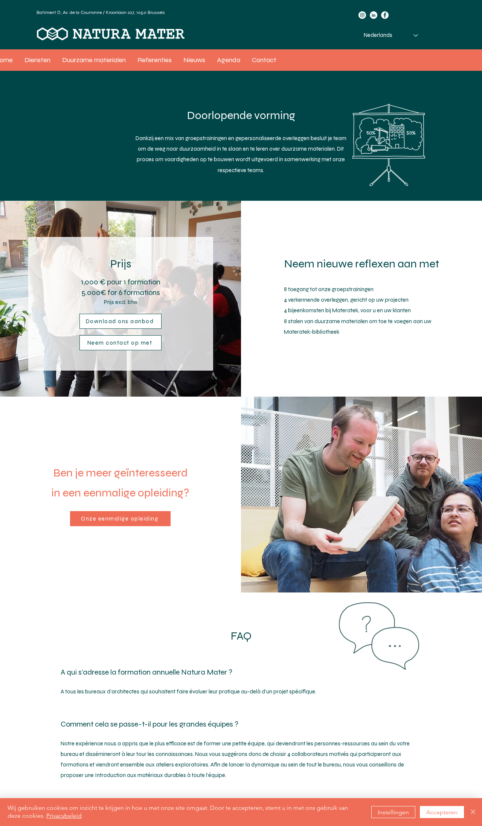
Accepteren (442, 812)
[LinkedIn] (373, 15)
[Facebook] (385, 15)
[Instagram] (362, 15)
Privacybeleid (64, 815)
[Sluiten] (472, 812)
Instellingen (393, 812)
